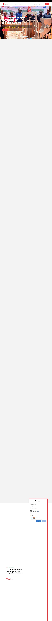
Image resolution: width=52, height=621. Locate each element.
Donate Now (38, 521)
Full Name (32, 502)
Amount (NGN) (32, 510)
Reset (44, 521)
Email (31, 506)
